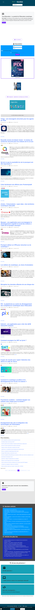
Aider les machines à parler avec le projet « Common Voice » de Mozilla (12, 466)
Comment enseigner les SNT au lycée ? (13, 340)
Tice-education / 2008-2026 (13, 606)
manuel (15, 354)
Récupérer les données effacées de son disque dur (17, 284)
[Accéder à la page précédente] (7, 470)
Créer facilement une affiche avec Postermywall (16, 184)
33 (18, 470)
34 (20, 470)
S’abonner (17, 54)
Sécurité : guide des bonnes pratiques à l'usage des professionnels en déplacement (14, 443)
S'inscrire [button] (4, 22)
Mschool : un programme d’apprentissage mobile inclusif (9, 451)
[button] (1, 609)
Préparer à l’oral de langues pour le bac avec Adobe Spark (10, 460)
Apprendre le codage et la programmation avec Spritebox (10, 458)
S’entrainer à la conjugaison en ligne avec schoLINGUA (9, 464)
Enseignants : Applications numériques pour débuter (18, 96)
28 (9, 470)
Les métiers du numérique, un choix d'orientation (17, 265)
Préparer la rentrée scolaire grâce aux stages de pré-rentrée (10, 447)
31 (14, 470)
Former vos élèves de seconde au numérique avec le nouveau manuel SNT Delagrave (14, 462)
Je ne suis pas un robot (7, 50)
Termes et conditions (21, 52)
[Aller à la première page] (6, 470)
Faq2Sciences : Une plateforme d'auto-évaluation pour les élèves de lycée (12, 449)
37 (25, 470)
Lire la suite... (3, 136)
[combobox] (17, 5)
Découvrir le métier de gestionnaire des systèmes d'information (10, 445)
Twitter (21, 606)
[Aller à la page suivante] (27, 470)
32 (16, 470)
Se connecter (18, 39)
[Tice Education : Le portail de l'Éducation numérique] (17, 2)
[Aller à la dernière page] (29, 470)
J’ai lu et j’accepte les (17, 52)
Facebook (25, 606)
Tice (27, 433)
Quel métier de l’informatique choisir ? (7, 456)
